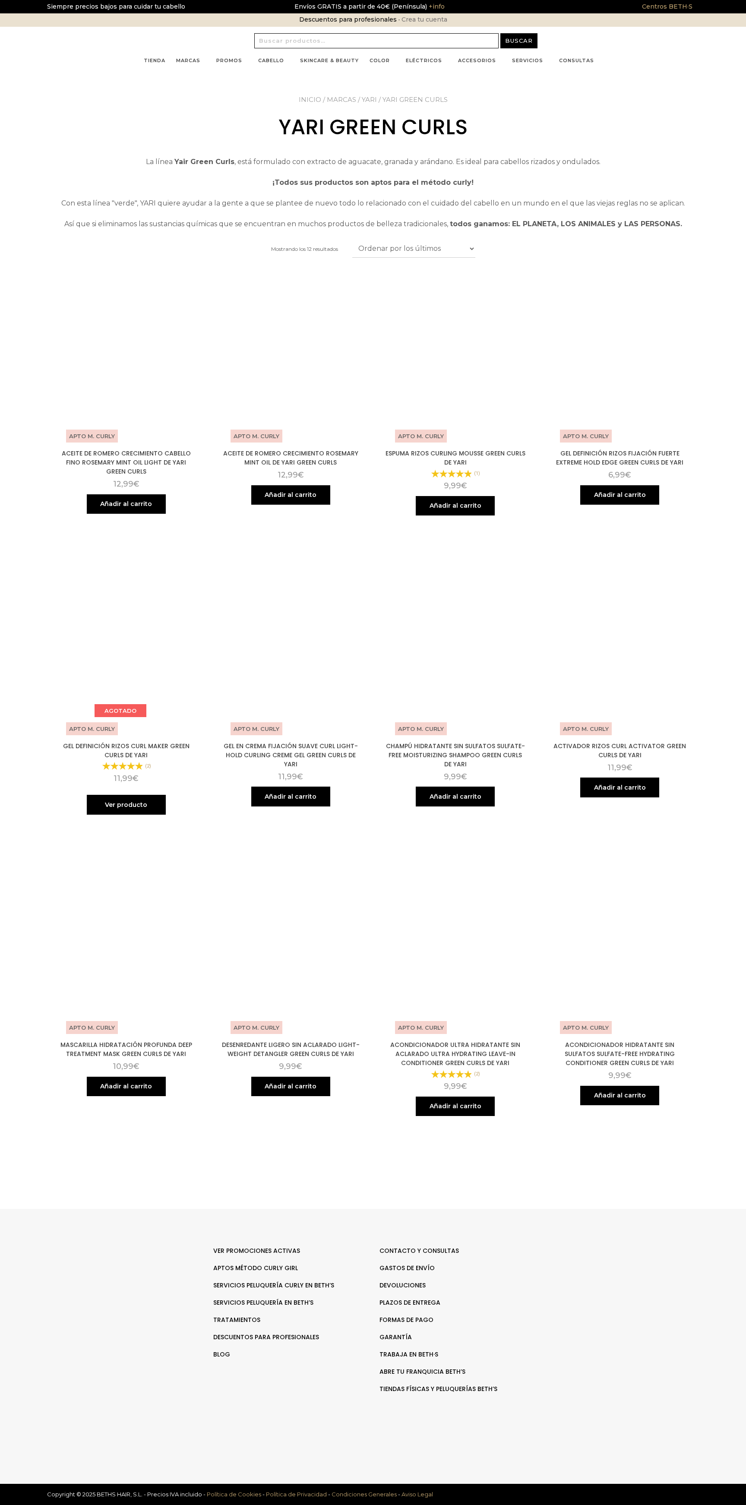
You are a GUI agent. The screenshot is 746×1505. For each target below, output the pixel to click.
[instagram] (627, 1278)
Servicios (527, 60)
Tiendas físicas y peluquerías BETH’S (438, 1389)
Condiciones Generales (364, 1494)
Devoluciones (402, 1285)
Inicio (310, 99)
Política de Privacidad (296, 1494)
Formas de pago (406, 1319)
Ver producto (126, 805)
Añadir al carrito (126, 504)
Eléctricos (424, 60)
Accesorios (477, 60)
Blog (221, 1354)
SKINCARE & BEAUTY (329, 60)
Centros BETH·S (667, 6)
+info (436, 6)
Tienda (154, 60)
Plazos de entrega (409, 1302)
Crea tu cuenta (424, 19)
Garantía (395, 1337)
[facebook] (618, 1278)
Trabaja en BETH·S (408, 1354)
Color (380, 60)
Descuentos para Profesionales (266, 1337)
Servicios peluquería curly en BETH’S (273, 1285)
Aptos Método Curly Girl (255, 1268)
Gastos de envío (407, 1268)
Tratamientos (236, 1319)
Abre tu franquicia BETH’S (422, 1371)
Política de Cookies (234, 1494)
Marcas (188, 60)
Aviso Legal (417, 1494)
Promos (229, 60)
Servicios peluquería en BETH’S (263, 1302)
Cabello (271, 60)
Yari (369, 99)
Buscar (519, 40)
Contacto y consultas (419, 1250)
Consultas (576, 60)
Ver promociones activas (256, 1250)
